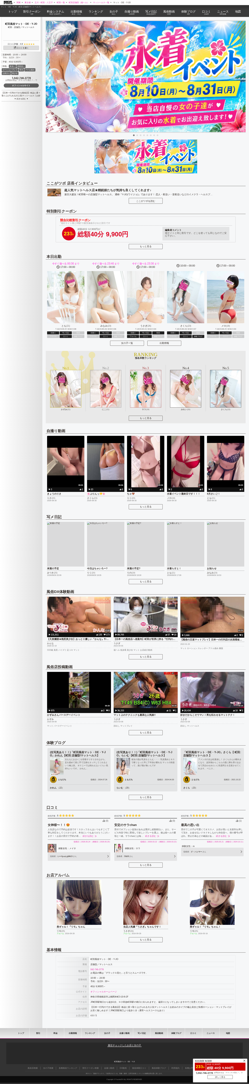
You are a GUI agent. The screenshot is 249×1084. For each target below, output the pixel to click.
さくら (190, 788)
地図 (238, 11)
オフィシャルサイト (21, 85)
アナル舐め (30, 70)
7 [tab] (154, 135)
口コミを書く (23, 48)
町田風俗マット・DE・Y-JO (21, 23)
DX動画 (123, 1068)
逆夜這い (21, 66)
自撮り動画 (124, 1033)
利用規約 (175, 1068)
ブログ (188, 12)
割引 (31, 12)
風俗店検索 (33, 1068)
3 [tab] (140, 135)
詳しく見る (220, 1077)
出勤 (76, 12)
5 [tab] (147, 135)
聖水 (21, 70)
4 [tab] (144, 135)
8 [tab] (157, 135)
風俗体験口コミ (139, 1068)
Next (241, 76)
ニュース (223, 12)
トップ (12, 11)
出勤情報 (164, 343)
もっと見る (146, 246)
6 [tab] (151, 135)
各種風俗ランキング (68, 1068)
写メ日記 (142, 1033)
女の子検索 (48, 1068)
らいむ (124, 788)
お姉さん (6, 73)
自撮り (131, 12)
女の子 (113, 12)
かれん (57, 788)
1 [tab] (134, 135)
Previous (50, 76)
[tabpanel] (146, 76)
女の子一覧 (127, 343)
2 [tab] (137, 135)
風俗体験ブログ (159, 1068)
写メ (151, 12)
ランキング (96, 12)
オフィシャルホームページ (103, 991)
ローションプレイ (10, 70)
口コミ (206, 12)
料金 (55, 12)
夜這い (12, 66)
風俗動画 (169, 12)
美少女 (15, 73)
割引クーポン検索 (90, 1068)
